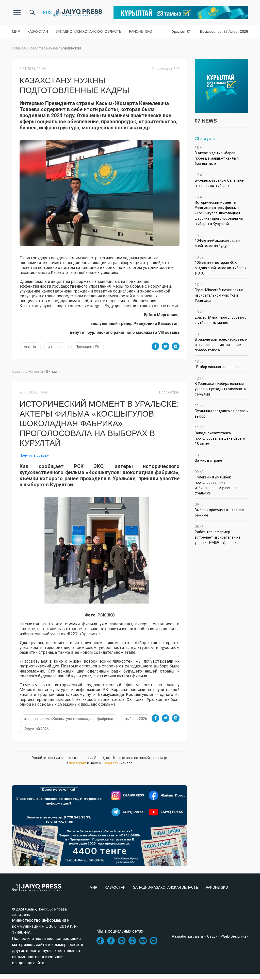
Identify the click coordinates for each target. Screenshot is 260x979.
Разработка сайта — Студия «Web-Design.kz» (210, 936)
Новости (35, 372)
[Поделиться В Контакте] (176, 346)
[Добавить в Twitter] (165, 346)
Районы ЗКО (140, 31)
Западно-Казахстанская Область (88, 31)
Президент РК (88, 347)
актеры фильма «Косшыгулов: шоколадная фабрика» (69, 719)
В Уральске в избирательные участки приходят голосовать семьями (220, 386)
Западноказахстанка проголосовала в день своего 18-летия (220, 436)
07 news (53, 372)
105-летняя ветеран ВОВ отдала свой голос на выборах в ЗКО (220, 265)
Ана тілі (30, 347)
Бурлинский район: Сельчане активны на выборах (219, 180)
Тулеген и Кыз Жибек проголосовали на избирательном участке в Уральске (216, 482)
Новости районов (43, 48)
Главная (18, 48)
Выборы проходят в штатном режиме (219, 510)
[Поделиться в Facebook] (155, 346)
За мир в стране (208, 457)
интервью (56, 347)
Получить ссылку (34, 455)
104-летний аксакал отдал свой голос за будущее (217, 240)
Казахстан (37, 31)
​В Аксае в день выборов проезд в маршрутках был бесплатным (217, 156)
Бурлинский (71, 48)
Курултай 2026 (36, 729)
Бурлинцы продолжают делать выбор (221, 411)
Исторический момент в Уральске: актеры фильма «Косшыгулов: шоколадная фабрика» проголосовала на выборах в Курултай (219, 210)
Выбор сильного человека (217, 364)
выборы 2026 (136, 719)
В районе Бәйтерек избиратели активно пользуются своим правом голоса (221, 342)
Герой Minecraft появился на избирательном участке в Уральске (219, 293)
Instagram (77, 763)
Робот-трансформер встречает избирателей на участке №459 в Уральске (217, 535)
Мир (16, 31)
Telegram (110, 763)
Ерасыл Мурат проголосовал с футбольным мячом (221, 317)
